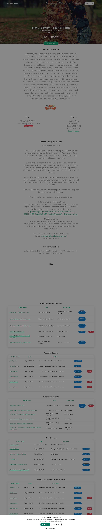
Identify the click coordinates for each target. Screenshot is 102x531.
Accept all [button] (45, 524)
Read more (59, 521)
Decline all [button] (56, 524)
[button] (51, 528)
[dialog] (51, 523)
